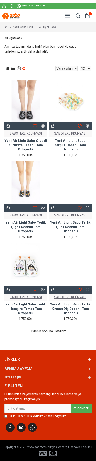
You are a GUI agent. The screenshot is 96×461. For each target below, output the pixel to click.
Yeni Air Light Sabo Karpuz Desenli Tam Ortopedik (70, 145)
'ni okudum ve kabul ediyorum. (38, 416)
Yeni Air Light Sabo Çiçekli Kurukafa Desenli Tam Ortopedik (25, 145)
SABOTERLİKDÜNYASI (26, 133)
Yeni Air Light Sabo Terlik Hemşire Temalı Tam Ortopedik (25, 308)
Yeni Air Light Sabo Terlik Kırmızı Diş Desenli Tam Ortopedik (70, 308)
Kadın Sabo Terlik (23, 27)
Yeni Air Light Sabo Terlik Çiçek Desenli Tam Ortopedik (25, 226)
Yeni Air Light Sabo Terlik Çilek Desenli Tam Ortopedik (70, 226)
